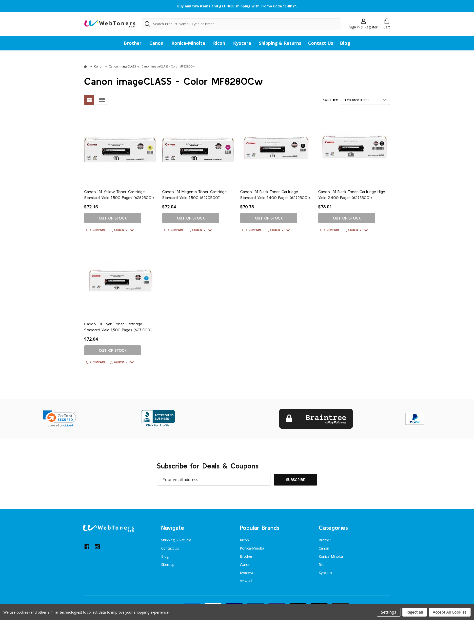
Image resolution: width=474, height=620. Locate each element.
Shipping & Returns (280, 43)
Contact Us (320, 43)
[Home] (86, 66)
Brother (132, 43)
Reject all (414, 612)
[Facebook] (86, 546)
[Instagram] (97, 546)
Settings (388, 612)
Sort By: (330, 99)
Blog (345, 43)
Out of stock (113, 218)
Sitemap (167, 564)
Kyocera (242, 43)
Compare (98, 230)
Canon (156, 43)
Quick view (124, 230)
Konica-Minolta (188, 43)
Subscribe (295, 479)
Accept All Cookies (450, 612)
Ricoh (219, 43)
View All (246, 580)
